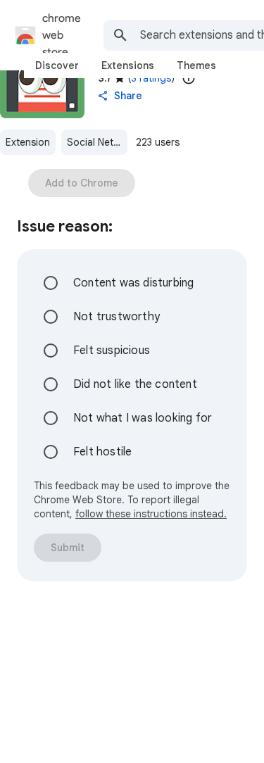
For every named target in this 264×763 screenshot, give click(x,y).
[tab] (57, 65)
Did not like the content (135, 384)
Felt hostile (102, 452)
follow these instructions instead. (151, 513)
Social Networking (97, 142)
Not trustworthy (116, 317)
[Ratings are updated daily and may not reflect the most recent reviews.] (189, 78)
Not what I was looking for (142, 418)
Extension (28, 142)
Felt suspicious (111, 350)
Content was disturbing (133, 283)
